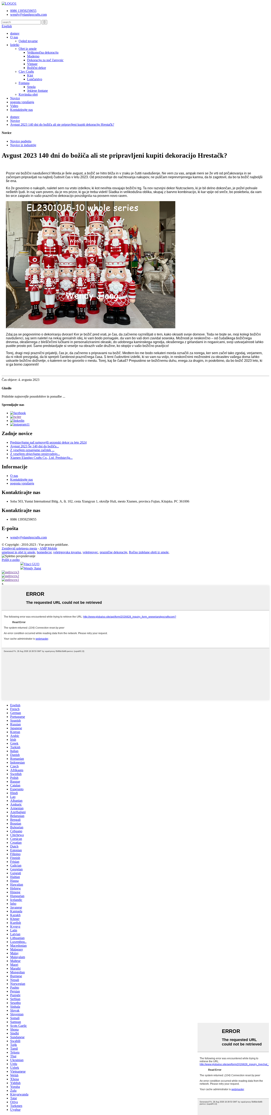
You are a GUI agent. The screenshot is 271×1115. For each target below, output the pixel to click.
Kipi (30, 75)
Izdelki (14, 45)
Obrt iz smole (28, 48)
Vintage (32, 64)
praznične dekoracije (113, 552)
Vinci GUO (31, 564)
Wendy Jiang (32, 568)
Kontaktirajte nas (21, 109)
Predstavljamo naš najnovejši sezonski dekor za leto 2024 (48, 442)
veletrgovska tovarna (67, 552)
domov (14, 33)
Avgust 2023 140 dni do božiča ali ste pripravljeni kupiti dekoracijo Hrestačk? (62, 124)
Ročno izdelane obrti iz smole (149, 552)
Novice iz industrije (23, 145)
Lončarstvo (34, 79)
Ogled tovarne (28, 41)
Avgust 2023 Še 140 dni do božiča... (34, 446)
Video (14, 106)
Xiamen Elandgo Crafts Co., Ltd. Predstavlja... (41, 457)
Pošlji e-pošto (11, 560)
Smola (31, 87)
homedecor (44, 552)
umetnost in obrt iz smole (18, 552)
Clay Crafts (26, 71)
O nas (14, 37)
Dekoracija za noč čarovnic (45, 60)
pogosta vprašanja (22, 102)
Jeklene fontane (37, 90)
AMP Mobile (48, 548)
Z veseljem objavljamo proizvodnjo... (35, 454)
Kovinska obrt (28, 94)
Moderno (33, 56)
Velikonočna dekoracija (42, 52)
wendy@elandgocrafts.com (28, 537)
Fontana (24, 83)
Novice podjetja (20, 141)
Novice (15, 98)
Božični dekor (36, 68)
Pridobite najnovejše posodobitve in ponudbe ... (33, 396)
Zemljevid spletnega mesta (19, 548)
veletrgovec (90, 552)
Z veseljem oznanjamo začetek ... (32, 450)
